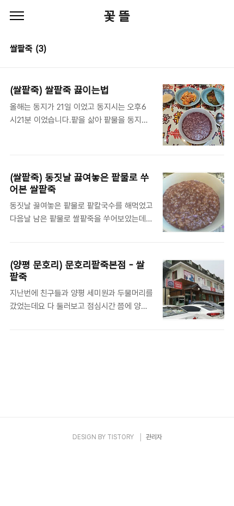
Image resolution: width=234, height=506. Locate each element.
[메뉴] (17, 16)
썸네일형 (202, 49)
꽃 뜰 (117, 16)
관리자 (154, 437)
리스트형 (217, 49)
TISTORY (120, 437)
